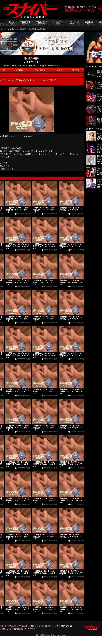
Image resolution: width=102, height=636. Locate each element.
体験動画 (89, 23)
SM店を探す (25, 23)
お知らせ (33, 626)
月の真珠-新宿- (21, 29)
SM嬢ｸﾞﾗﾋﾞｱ (41, 23)
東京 (13, 29)
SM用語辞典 (23, 626)
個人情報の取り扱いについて (48, 626)
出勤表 (59, 70)
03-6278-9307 (32, 62)
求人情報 (75, 70)
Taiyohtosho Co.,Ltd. (49, 635)
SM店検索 (12, 626)
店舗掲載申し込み (67, 626)
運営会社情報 (18, 629)
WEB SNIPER (30, 629)
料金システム (40, 70)
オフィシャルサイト (51, 65)
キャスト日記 (58, 23)
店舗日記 (19, 70)
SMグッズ (74, 23)
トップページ (5, 29)
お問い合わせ (6, 629)
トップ (11, 23)
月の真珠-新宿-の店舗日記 (37, 29)
